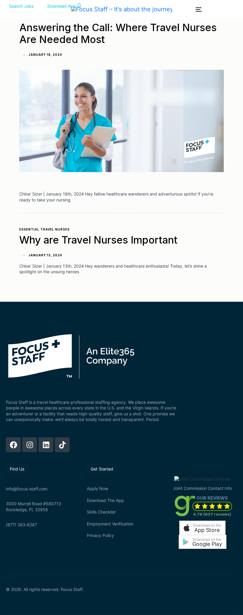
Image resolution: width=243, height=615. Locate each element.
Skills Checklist (101, 511)
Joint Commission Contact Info (202, 488)
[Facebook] (13, 444)
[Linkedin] (46, 444)
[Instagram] (29, 444)
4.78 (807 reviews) (212, 514)
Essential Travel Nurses (44, 229)
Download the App (105, 500)
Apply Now (97, 488)
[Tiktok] (62, 444)
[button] (202, 528)
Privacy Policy (100, 535)
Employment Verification (110, 523)
